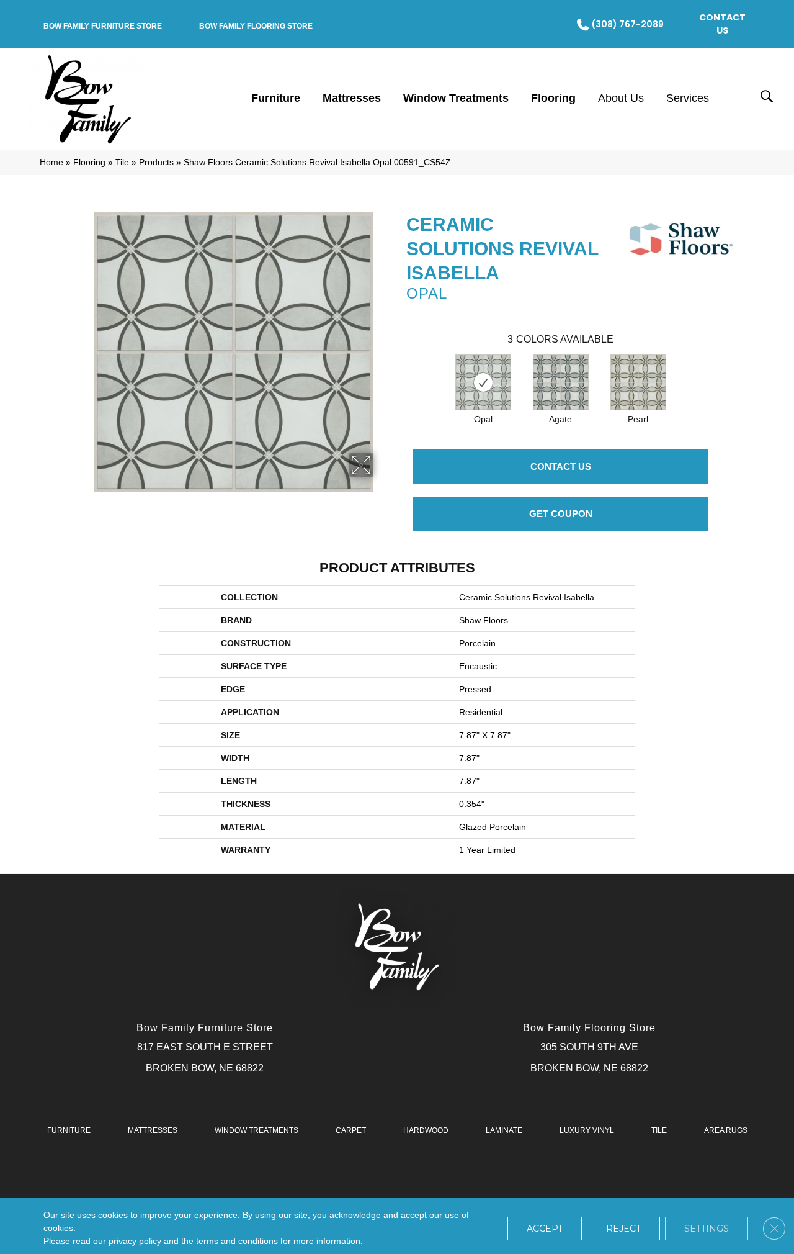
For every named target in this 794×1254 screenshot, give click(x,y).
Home (51, 162)
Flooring (89, 162)
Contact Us (560, 466)
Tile (122, 162)
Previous (400, 370)
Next (720, 370)
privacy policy (135, 1241)
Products (156, 162)
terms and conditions (237, 1241)
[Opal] (483, 382)
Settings (706, 1228)
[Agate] (561, 382)
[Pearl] (638, 382)
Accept (545, 1228)
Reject (623, 1228)
